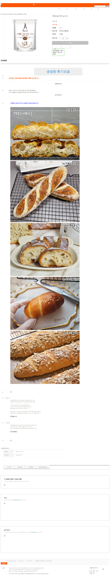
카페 (95, 9)
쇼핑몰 (64, 9)
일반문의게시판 (16, 499)
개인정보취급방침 (11, 561)
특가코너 (72, 9)
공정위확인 (29, 561)
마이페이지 (33, 532)
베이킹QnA (104, 9)
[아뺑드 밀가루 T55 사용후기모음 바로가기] (24, 103)
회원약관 (21, 561)
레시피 (89, 9)
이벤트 (81, 9)
